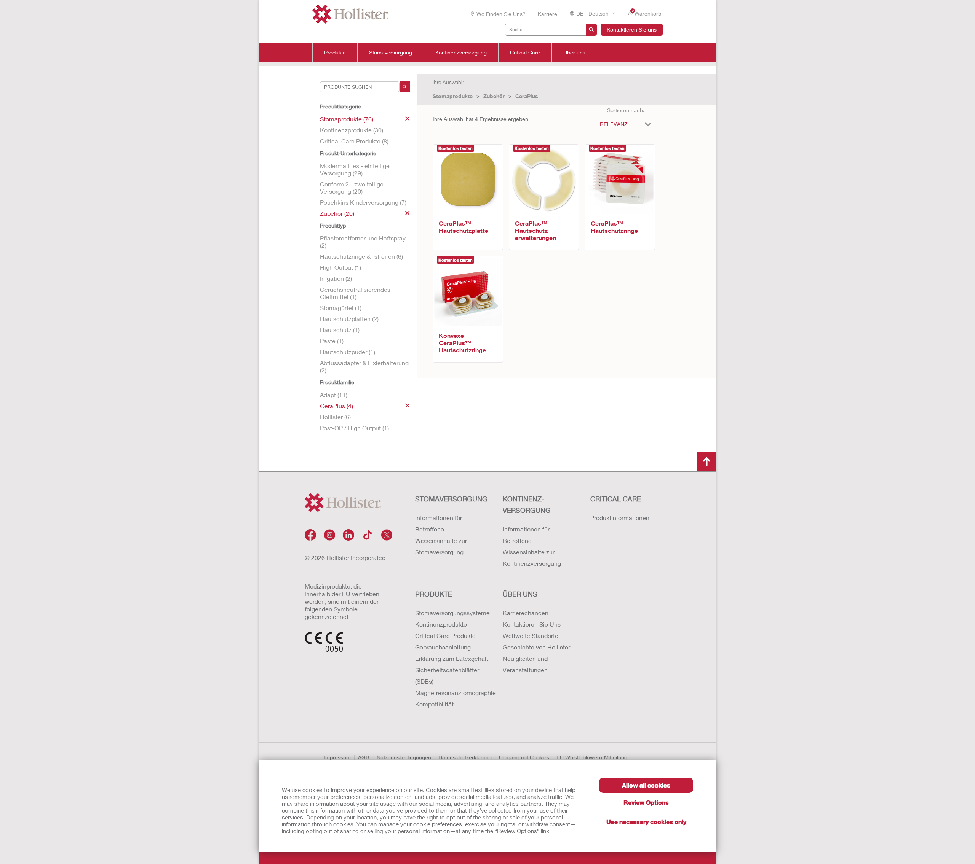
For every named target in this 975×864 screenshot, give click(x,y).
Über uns (574, 52)
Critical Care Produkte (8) (354, 141)
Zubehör (494, 96)
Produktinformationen (619, 517)
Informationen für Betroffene (438, 523)
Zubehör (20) (337, 213)
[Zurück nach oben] (706, 461)
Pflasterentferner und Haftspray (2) (363, 241)
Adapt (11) (333, 394)
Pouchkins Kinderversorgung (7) (363, 202)
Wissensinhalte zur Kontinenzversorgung (532, 557)
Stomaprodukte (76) (346, 119)
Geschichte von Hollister (536, 647)
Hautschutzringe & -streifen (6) (361, 256)
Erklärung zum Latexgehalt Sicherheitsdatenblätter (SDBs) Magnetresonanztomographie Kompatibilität (451, 681)
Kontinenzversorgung (461, 52)
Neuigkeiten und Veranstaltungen (525, 664)
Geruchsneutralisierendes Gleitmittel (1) (355, 293)
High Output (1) (340, 267)
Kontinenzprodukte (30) (351, 130)
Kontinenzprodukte (441, 624)
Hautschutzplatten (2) (349, 318)
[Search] (405, 86)
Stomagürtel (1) (340, 307)
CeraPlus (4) (336, 405)
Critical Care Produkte (445, 635)
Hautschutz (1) (340, 329)
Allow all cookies (646, 785)
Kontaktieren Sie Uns (532, 624)
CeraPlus (526, 96)
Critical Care (525, 52)
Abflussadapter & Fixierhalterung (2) (364, 366)
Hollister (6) (335, 416)
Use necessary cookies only (646, 821)
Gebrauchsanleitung (443, 647)
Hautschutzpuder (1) (347, 351)
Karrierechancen (525, 612)
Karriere (547, 14)
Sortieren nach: (625, 110)
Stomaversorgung (390, 52)
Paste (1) (332, 340)
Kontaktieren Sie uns (632, 29)
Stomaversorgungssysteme (451, 612)
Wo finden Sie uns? (501, 14)
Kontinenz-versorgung (527, 504)
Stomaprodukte (453, 96)
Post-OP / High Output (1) (354, 427)
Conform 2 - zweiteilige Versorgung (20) (352, 187)
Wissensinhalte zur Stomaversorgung (441, 546)
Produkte (335, 52)
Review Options (646, 802)
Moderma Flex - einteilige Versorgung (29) (355, 169)
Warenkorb (647, 13)
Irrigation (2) (336, 278)
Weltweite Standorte (530, 635)
